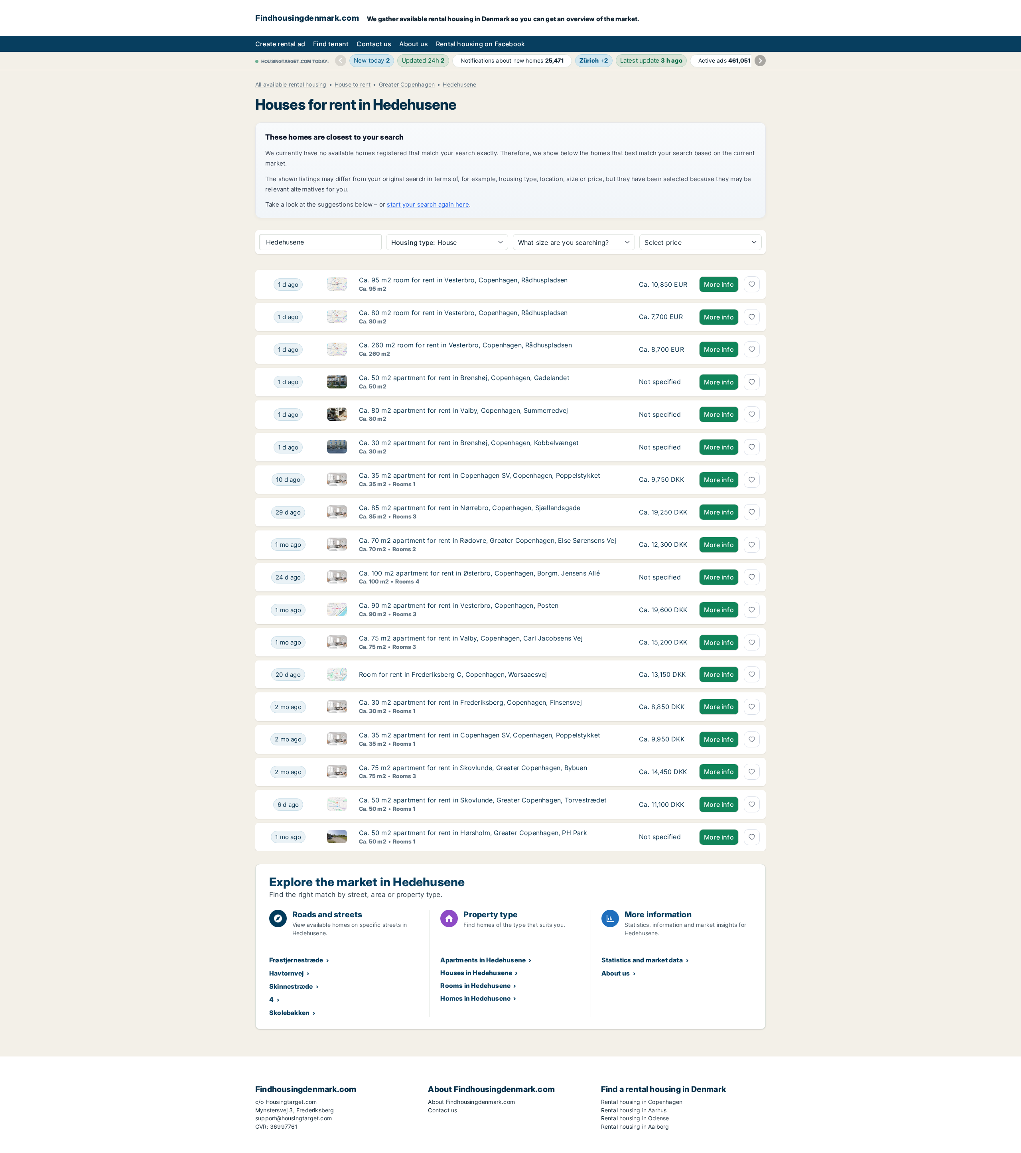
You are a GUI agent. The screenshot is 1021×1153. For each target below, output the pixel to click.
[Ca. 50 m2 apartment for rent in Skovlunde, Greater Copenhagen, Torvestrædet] (663, 804)
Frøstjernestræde (296, 960)
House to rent (353, 84)
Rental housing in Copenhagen (642, 1101)
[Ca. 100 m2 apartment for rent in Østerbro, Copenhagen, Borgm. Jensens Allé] (663, 577)
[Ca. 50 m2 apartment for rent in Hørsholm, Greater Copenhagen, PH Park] (663, 837)
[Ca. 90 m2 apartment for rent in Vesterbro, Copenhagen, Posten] (663, 609)
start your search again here (428, 204)
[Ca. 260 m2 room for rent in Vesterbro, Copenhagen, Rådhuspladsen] (663, 349)
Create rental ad (280, 44)
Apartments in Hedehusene (483, 960)
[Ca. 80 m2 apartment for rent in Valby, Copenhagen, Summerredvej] (663, 414)
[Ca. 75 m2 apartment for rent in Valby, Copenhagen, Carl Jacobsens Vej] (663, 642)
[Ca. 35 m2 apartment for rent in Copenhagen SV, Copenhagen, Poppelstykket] (663, 479)
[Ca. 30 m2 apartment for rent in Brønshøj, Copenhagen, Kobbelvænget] (663, 447)
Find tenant (331, 44)
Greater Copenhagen (407, 84)
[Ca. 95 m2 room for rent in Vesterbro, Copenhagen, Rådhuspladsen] (663, 284)
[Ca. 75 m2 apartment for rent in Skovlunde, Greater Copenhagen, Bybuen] (663, 772)
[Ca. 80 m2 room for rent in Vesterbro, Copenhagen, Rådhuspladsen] (663, 317)
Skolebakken (289, 1013)
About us (413, 44)
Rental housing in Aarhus (634, 1110)
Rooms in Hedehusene (475, 985)
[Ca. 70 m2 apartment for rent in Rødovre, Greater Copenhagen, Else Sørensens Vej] (663, 544)
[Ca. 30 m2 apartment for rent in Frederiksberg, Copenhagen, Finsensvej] (663, 706)
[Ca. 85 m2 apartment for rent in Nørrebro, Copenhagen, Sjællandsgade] (663, 512)
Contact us (374, 44)
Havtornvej (286, 973)
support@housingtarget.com (293, 1118)
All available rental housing (291, 84)
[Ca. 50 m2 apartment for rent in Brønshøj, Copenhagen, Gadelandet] (663, 382)
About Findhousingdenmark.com (471, 1101)
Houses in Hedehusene (476, 973)
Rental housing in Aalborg (635, 1126)
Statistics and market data (642, 960)
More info (719, 284)
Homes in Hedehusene (475, 998)
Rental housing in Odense (635, 1118)
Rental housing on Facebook (480, 44)
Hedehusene (459, 84)
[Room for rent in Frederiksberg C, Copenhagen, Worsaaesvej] (663, 674)
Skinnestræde (291, 986)
